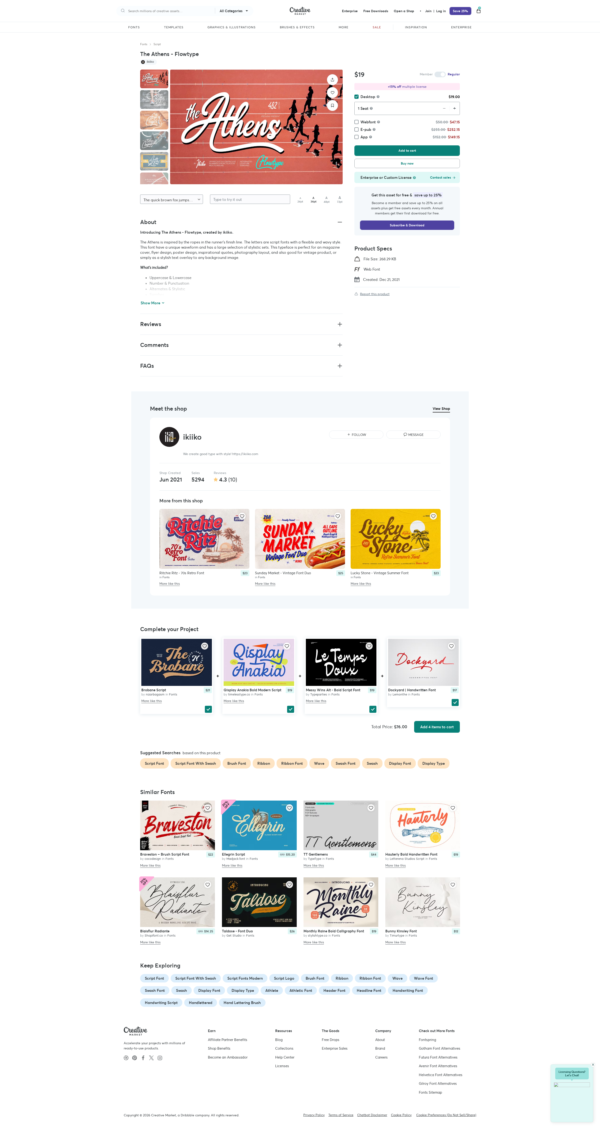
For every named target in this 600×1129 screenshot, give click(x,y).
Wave (397, 978)
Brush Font (315, 978)
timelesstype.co (239, 694)
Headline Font (369, 990)
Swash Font (155, 990)
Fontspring (427, 1039)
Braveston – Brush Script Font (164, 854)
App (364, 137)
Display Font (209, 990)
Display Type (243, 990)
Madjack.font (235, 859)
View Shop (441, 408)
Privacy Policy (314, 1115)
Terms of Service (340, 1115)
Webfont (368, 122)
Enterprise (350, 11)
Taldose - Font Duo (237, 931)
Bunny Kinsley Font (401, 931)
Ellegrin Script (233, 854)
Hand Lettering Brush (242, 1002)
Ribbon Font (370, 978)
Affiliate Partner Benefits (227, 1039)
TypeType (314, 859)
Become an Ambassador (228, 1057)
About (380, 1039)
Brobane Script (153, 690)
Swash (181, 990)
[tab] (154, 79)
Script (157, 44)
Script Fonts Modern (245, 978)
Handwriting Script (161, 1002)
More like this (169, 583)
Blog (279, 1039)
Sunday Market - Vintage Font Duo (283, 573)
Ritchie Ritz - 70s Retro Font (181, 573)
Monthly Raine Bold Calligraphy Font (334, 931)
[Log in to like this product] (242, 516)
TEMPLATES (174, 27)
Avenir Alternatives (438, 1066)
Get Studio (234, 936)
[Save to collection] (332, 105)
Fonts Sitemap (430, 1092)
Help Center (284, 1057)
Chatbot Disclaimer (372, 1115)
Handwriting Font (408, 990)
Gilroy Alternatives (438, 1083)
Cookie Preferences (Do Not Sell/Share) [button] (446, 1115)
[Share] (332, 79)
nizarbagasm (155, 694)
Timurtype (397, 936)
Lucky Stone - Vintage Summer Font (380, 573)
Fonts (143, 44)
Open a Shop (404, 11)
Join (428, 11)
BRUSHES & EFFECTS (297, 27)
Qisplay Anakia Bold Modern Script (252, 690)
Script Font (154, 978)
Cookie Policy (401, 1115)
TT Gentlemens (316, 854)
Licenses (282, 1066)
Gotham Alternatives (439, 1048)
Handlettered (200, 1002)
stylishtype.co (317, 936)
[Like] (332, 92)
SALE (377, 27)
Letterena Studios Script (407, 859)
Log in (441, 11)
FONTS (134, 27)
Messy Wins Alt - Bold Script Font (333, 690)
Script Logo (284, 978)
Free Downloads (375, 11)
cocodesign (153, 859)
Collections (284, 1048)
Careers (381, 1057)
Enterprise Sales (335, 1048)
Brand (380, 1048)
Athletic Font (300, 990)
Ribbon (342, 978)
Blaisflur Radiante (154, 931)
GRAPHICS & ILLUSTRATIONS (231, 27)
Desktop (367, 96)
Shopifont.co (154, 936)
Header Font (334, 990)
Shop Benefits (219, 1048)
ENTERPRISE (461, 27)
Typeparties (318, 694)
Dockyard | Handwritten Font (412, 690)
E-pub (365, 129)
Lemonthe (400, 694)
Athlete (271, 990)
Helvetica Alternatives (440, 1075)
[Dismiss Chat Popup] (593, 1064)
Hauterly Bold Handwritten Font (411, 854)
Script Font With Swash (195, 978)
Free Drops (330, 1039)
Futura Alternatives (438, 1057)
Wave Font (423, 978)
